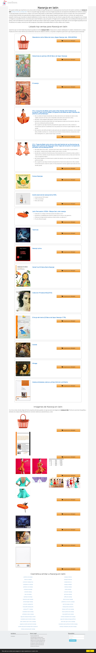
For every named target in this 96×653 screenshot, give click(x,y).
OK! (90, 651)
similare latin (24, 11)
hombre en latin (15, 11)
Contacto (13, 636)
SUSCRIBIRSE (73, 640)
